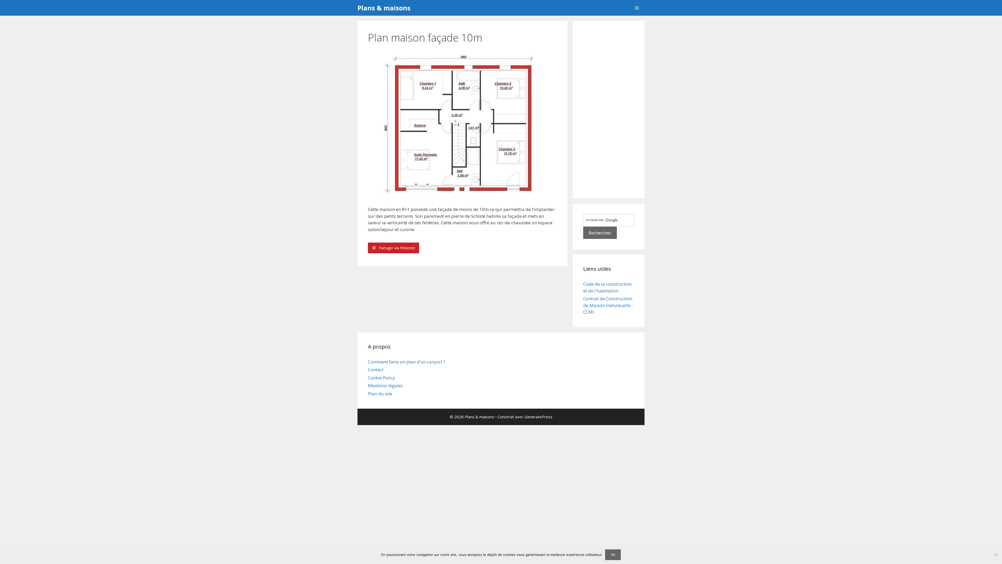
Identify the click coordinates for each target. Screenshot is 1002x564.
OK (613, 554)
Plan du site (380, 394)
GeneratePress (538, 416)
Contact (376, 370)
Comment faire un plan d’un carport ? (406, 362)
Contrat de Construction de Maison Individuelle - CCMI (608, 305)
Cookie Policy (381, 378)
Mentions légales (385, 386)
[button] (637, 8)
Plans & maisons (383, 7)
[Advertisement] (608, 109)
